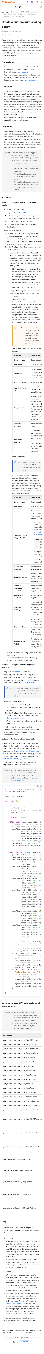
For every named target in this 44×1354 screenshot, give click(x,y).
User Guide (34, 12)
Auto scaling (31, 14)
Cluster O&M (22, 14)
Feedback (25, 1341)
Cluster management (10, 14)
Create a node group (30, 80)
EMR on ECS (25, 12)
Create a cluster (22, 72)
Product (38, 35)
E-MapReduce (15, 12)
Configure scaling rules (15, 718)
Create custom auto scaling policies (14, 759)
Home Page (5, 12)
